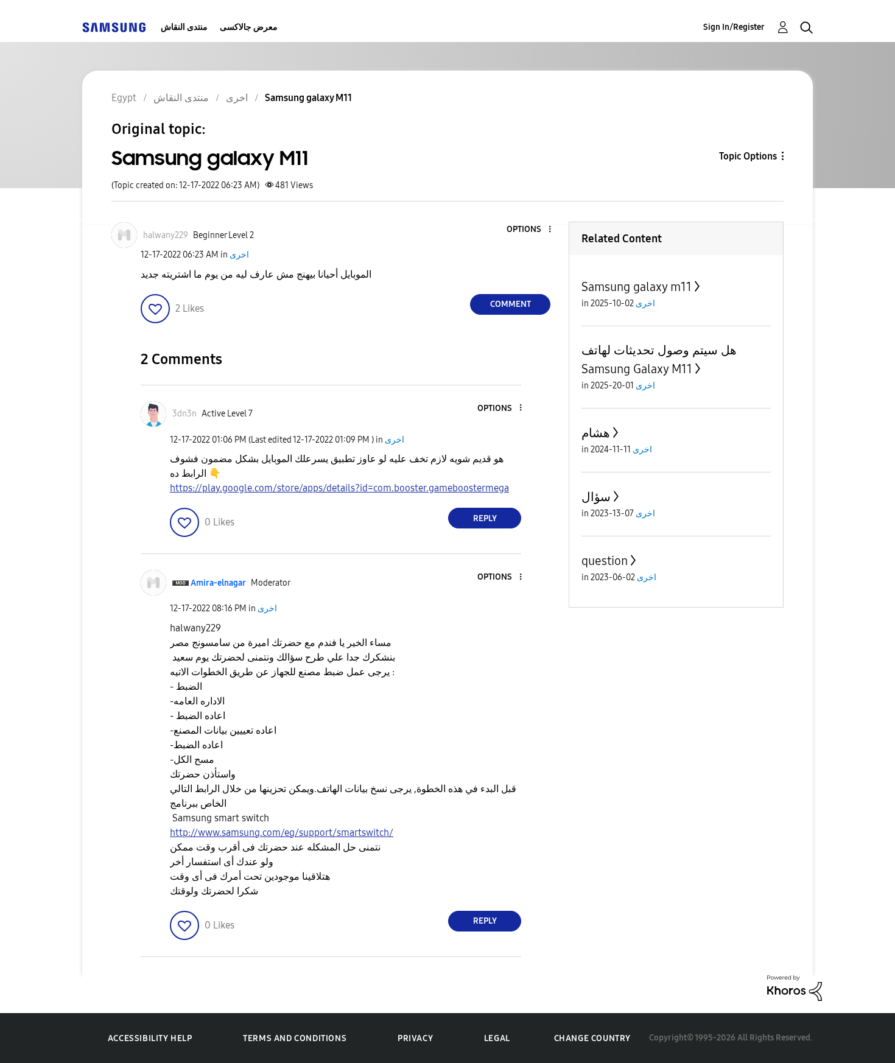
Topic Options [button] (748, 156)
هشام (595, 433)
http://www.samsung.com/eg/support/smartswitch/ (281, 832)
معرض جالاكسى (249, 27)
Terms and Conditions (294, 1038)
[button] (529, 230)
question (604, 560)
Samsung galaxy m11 (636, 286)
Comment (510, 304)
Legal (497, 1038)
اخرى (239, 255)
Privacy (415, 1038)
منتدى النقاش (184, 27)
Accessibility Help (150, 1038)
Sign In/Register (734, 27)
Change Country (592, 1038)
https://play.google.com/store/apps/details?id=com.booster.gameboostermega (339, 488)
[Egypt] (114, 27)
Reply (485, 518)
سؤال (596, 496)
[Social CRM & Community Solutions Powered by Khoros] (794, 987)
